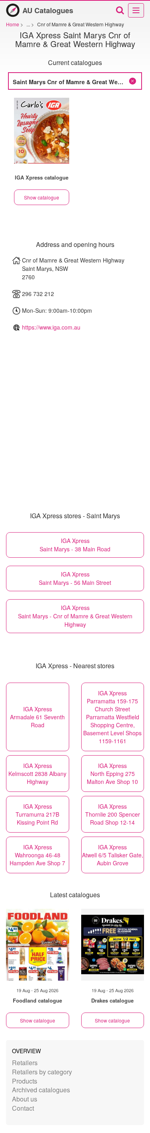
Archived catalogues (41, 1089)
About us (24, 1098)
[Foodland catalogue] (37, 945)
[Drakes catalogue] (112, 945)
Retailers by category (42, 1071)
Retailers (25, 1062)
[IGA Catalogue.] (41, 131)
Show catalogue (41, 197)
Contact (23, 1108)
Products (24, 1081)
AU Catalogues (47, 10)
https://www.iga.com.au (51, 327)
